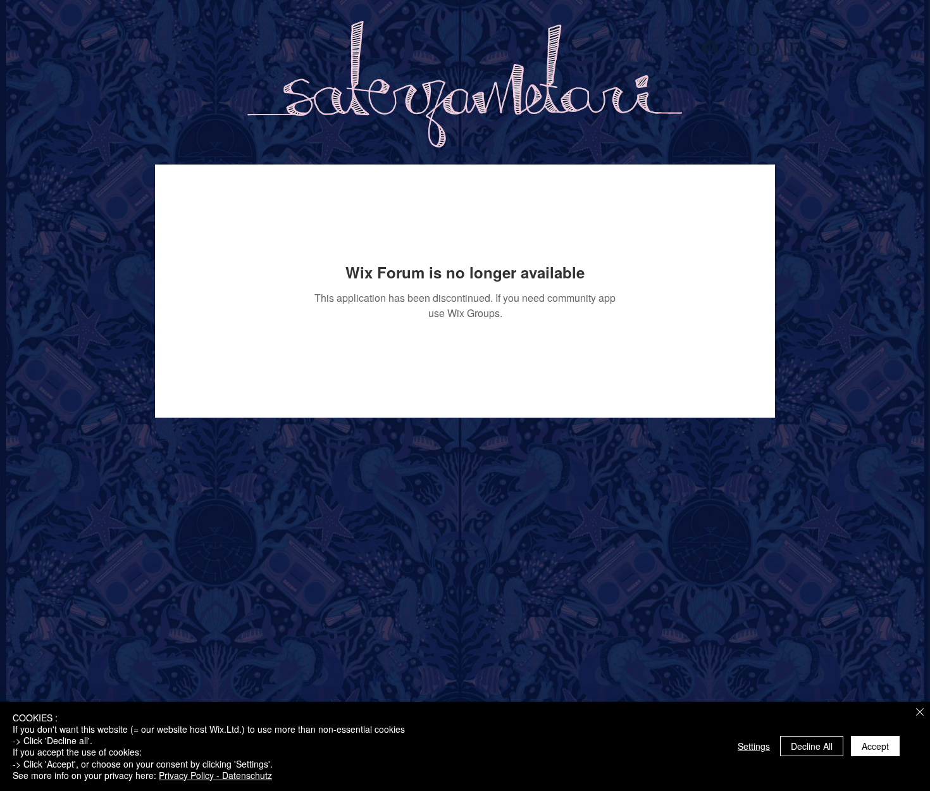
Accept (875, 746)
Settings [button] (754, 746)
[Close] (919, 712)
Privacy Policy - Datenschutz (215, 775)
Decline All (812, 746)
